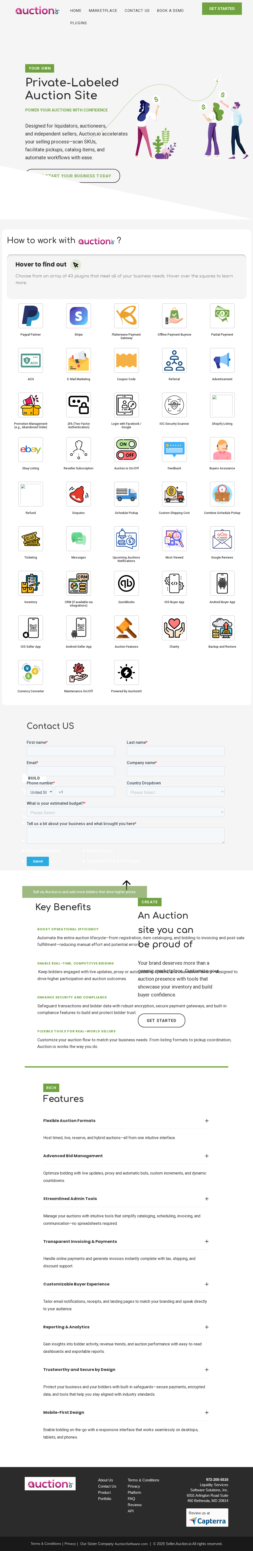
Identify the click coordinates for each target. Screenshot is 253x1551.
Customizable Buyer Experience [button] (126, 1284)
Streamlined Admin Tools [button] (126, 1199)
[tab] (126, 1121)
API (131, 1511)
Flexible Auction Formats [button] (126, 1121)
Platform (134, 1492)
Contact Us (107, 1486)
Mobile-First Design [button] (126, 1413)
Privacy (134, 1486)
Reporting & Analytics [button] (126, 1327)
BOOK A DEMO (170, 10)
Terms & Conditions (142, 1480)
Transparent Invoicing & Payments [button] (126, 1241)
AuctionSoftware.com (131, 1544)
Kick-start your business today (72, 176)
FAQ (131, 1499)
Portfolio (104, 1499)
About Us (105, 1480)
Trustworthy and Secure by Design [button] (126, 1370)
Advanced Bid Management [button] (126, 1156)
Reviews (135, 1505)
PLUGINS (78, 23)
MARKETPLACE (103, 10)
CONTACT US (137, 10)
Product (104, 1492)
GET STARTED (222, 8)
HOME (77, 10)
